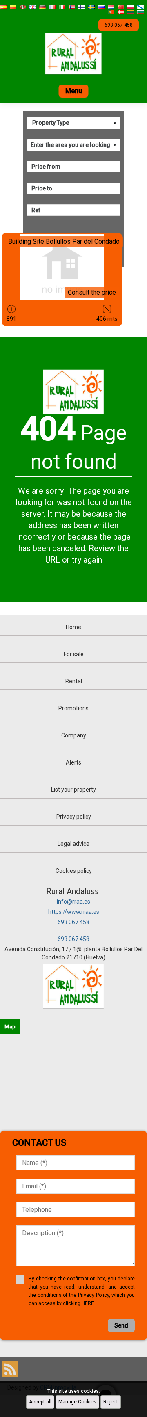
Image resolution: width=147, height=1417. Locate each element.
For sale (74, 654)
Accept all (40, 1402)
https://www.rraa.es (73, 912)
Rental (73, 681)
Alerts (73, 762)
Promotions (73, 708)
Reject (110, 1402)
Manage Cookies (77, 1402)
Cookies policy (74, 871)
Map (10, 1026)
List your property (73, 789)
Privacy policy (73, 816)
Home (73, 627)
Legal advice (73, 843)
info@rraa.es (73, 901)
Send (121, 1325)
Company (73, 735)
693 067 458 (73, 922)
